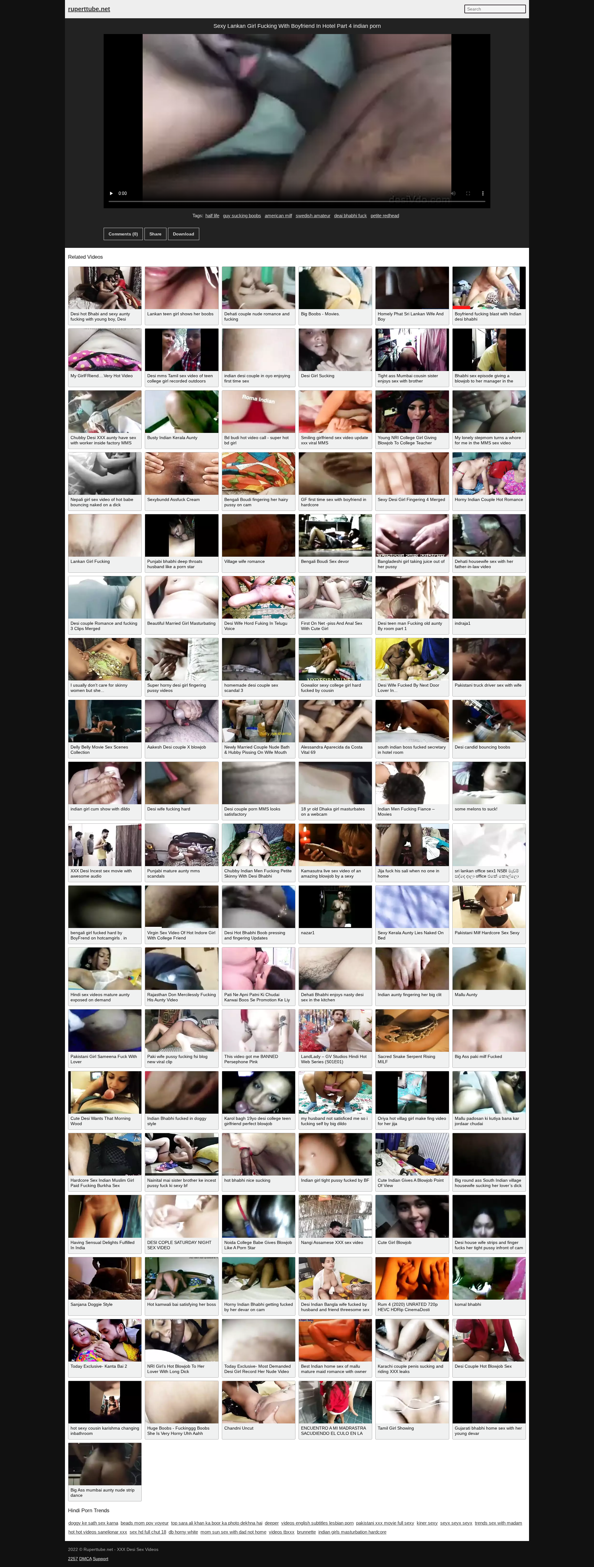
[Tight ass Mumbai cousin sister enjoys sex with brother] (412, 350)
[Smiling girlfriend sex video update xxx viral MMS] (335, 412)
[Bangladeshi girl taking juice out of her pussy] (412, 535)
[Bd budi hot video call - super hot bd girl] (258, 412)
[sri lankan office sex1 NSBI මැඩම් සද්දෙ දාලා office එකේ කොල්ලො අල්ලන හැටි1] (489, 845)
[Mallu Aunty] (489, 969)
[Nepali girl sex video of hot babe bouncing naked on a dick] (104, 473)
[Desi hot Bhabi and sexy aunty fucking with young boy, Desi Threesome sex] (104, 288)
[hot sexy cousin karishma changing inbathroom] (104, 1402)
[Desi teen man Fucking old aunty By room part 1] (412, 597)
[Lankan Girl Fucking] (104, 535)
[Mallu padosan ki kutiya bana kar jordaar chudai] (489, 1092)
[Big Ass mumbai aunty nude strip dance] (104, 1464)
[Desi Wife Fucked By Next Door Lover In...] (412, 659)
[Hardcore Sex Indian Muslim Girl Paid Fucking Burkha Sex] (104, 1154)
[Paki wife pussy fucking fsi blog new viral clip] (181, 1030)
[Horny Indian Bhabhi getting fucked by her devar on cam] (258, 1278)
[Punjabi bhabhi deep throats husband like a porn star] (181, 535)
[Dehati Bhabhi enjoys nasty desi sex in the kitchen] (335, 969)
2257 (73, 1558)
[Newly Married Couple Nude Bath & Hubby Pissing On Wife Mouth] (258, 721)
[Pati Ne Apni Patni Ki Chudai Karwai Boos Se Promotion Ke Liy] (258, 969)
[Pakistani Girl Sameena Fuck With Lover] (104, 1030)
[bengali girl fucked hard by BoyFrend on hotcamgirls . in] (104, 907)
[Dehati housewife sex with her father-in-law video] (489, 535)
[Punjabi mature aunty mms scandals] (181, 845)
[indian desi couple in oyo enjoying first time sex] (258, 350)
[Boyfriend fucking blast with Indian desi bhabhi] (489, 288)
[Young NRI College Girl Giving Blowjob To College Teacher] (412, 412)
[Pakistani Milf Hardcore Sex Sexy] (489, 907)
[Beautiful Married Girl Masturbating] (181, 597)
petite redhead (385, 215)
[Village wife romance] (258, 535)
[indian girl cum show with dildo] (104, 783)
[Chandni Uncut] (258, 1402)
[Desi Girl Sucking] (335, 350)
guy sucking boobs (242, 215)
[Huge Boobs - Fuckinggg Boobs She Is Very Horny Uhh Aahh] (181, 1402)
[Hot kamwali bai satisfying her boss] (181, 1278)
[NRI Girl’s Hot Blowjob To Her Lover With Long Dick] (181, 1340)
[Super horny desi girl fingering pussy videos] (181, 659)
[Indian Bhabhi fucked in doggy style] (181, 1092)
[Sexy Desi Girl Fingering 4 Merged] (412, 473)
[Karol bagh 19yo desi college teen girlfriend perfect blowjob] (258, 1092)
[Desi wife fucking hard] (181, 783)
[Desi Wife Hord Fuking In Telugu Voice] (258, 597)
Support (100, 1558)
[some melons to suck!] (489, 783)
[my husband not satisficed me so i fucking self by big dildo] (335, 1092)
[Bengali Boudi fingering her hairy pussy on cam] (258, 473)
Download (183, 233)
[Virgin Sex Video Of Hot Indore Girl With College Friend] (181, 907)
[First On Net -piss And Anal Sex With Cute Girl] (335, 597)
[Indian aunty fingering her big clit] (412, 969)
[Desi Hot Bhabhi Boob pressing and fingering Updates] (258, 907)
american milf (278, 215)
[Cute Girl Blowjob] (412, 1216)
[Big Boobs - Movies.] (335, 288)
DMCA (85, 1558)
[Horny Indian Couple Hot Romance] (489, 473)
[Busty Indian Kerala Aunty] (181, 412)
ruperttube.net (89, 9)
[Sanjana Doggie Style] (104, 1278)
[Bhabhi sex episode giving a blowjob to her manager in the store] (489, 350)
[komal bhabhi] (489, 1278)
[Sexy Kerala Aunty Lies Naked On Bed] (412, 907)
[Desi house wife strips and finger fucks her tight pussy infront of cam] (489, 1216)
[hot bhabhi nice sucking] (258, 1154)
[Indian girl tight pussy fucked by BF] (335, 1154)
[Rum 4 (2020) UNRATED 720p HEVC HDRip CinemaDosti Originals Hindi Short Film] (412, 1278)
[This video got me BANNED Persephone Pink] (258, 1030)
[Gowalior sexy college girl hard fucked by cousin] (335, 659)
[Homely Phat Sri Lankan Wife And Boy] (412, 288)
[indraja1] (489, 597)
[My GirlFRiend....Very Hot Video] (104, 350)
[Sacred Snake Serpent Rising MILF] (412, 1030)
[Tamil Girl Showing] (412, 1402)
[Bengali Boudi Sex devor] (335, 535)
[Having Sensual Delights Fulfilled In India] (104, 1216)
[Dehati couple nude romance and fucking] (258, 288)
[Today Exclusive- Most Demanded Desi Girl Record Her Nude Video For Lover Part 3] (258, 1340)
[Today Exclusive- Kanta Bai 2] (104, 1340)
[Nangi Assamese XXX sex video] (335, 1216)
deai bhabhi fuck (350, 215)
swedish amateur (313, 215)
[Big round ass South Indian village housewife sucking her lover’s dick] (489, 1154)
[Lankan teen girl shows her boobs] (181, 288)
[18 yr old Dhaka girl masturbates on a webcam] (335, 783)
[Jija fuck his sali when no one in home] (412, 845)
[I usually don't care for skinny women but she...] (104, 659)
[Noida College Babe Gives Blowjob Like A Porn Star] (258, 1216)
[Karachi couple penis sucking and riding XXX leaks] (412, 1340)
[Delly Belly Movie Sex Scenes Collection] (104, 721)
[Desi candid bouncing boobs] (489, 721)
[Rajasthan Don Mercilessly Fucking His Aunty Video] (181, 969)
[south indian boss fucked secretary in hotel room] (412, 721)
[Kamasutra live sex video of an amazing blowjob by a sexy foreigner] (335, 845)
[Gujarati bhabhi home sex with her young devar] (489, 1402)
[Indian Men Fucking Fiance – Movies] (412, 783)
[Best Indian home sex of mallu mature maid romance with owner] (335, 1340)
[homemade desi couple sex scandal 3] (258, 659)
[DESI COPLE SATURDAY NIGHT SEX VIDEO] (181, 1216)
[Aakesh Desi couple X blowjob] (181, 721)
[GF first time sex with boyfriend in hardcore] (335, 473)
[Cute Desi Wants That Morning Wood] (104, 1092)
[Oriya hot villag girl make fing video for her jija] (412, 1092)
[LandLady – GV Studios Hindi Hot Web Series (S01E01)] (335, 1030)
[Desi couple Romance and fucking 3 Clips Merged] (104, 597)
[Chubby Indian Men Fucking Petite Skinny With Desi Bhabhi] (258, 845)
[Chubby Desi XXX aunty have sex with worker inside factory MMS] (104, 412)
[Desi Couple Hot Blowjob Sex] (489, 1340)
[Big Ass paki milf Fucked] (489, 1030)
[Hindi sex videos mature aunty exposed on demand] (104, 969)
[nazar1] (335, 907)
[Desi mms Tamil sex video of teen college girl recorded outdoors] (181, 350)
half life (212, 215)
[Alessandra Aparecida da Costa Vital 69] (335, 721)
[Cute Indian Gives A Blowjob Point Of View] (412, 1154)
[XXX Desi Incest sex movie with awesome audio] (104, 845)
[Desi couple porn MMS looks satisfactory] (258, 783)
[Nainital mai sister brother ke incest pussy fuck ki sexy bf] (181, 1154)
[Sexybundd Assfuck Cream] (181, 473)
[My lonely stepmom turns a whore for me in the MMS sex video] (489, 412)
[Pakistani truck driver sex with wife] (489, 659)
